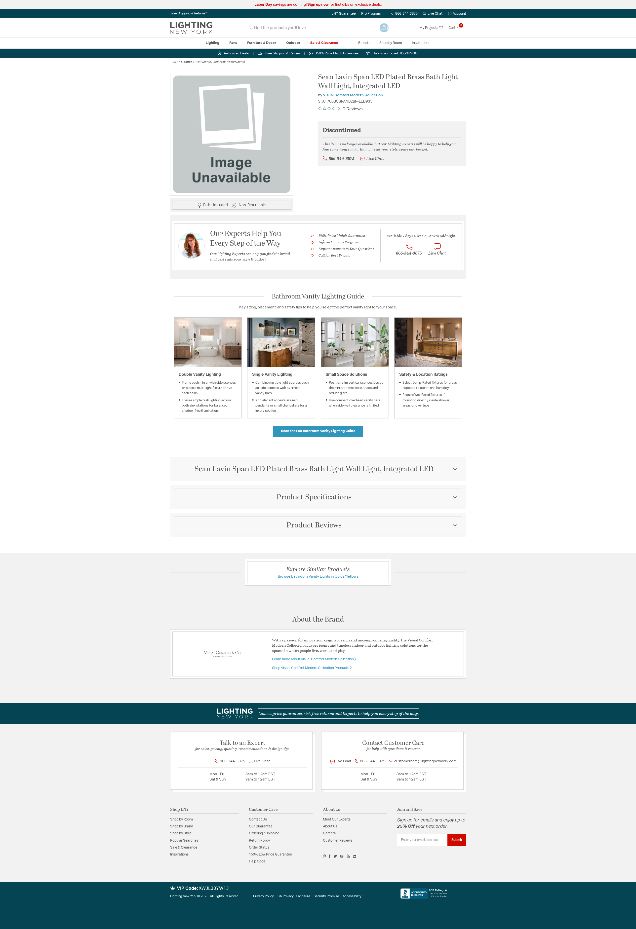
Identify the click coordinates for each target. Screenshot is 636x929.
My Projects (429, 28)
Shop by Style (181, 833)
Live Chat (435, 13)
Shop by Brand (181, 826)
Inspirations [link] (421, 43)
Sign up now (318, 4)
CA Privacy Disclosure (294, 896)
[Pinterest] (324, 856)
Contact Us (258, 819)
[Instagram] (342, 856)
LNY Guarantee (343, 13)
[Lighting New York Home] (191, 28)
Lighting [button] (212, 43)
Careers (329, 833)
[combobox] (318, 27)
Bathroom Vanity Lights (229, 61)
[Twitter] (335, 856)
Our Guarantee (261, 826)
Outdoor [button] (293, 43)
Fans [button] (233, 43)
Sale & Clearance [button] (324, 43)
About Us (330, 826)
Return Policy (259, 840)
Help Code (257, 861)
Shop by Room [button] (390, 43)
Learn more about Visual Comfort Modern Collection (313, 659)
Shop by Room (181, 819)
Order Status (259, 847)
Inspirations (179, 854)
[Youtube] (348, 856)
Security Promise (326, 896)
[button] (457, 13)
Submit (456, 840)
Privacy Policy (263, 896)
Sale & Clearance (183, 847)
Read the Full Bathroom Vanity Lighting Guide (318, 431)
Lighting (187, 61)
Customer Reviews (337, 840)
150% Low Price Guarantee (270, 854)
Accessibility (352, 896)
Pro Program (371, 13)
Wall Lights (203, 61)
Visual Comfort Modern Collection (353, 95)
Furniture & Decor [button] (261, 43)
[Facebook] (329, 856)
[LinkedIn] (355, 856)
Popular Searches (184, 840)
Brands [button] (363, 43)
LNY (175, 61)
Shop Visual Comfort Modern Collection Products (311, 668)
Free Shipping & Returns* (188, 13)
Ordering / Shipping (264, 833)
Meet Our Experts (337, 819)
